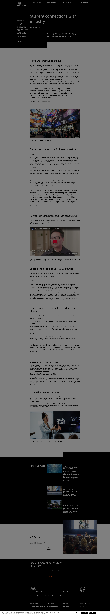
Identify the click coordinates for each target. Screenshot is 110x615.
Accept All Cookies (92, 612)
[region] (55, 613)
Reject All (84, 612)
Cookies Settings (76, 612)
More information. (44, 613)
